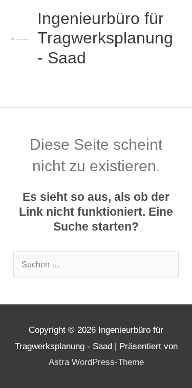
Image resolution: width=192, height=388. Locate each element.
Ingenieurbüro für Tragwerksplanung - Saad (105, 38)
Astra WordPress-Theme (96, 362)
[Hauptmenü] (23, 91)
